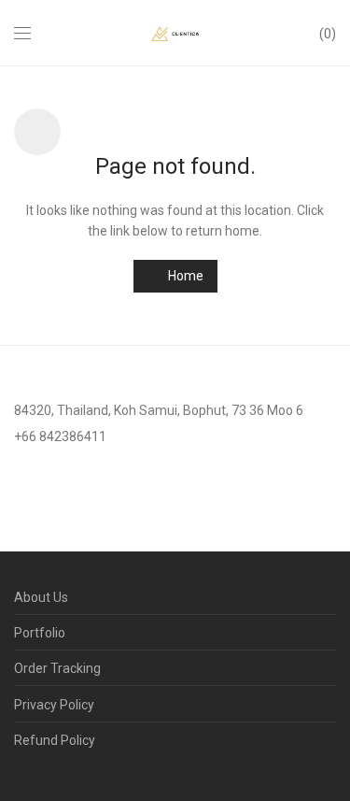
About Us (41, 597)
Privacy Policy (54, 704)
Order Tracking (57, 668)
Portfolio (39, 632)
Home (184, 275)
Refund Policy (54, 740)
